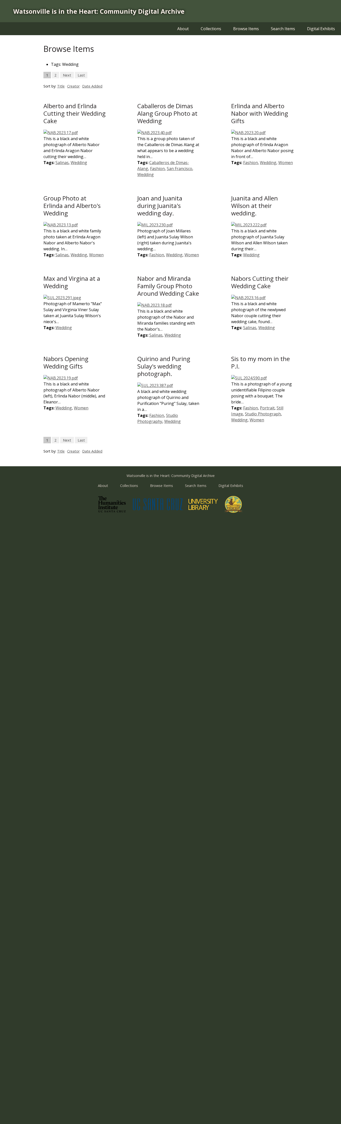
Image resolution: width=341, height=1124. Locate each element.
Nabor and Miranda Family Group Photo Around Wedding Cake (168, 285)
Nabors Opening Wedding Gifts (65, 362)
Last (81, 75)
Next (67, 75)
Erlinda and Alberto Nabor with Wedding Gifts (259, 113)
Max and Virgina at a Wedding (71, 282)
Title (61, 86)
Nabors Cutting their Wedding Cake (260, 282)
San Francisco (179, 168)
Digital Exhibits (321, 28)
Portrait (267, 408)
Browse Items (246, 28)
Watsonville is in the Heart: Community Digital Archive (98, 11)
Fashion (157, 168)
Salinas (62, 162)
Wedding (79, 162)
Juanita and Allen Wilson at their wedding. (254, 205)
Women (285, 162)
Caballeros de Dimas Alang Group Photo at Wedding (167, 113)
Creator (73, 86)
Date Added (92, 86)
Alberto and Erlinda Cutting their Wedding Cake (74, 113)
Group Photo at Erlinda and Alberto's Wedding (72, 205)
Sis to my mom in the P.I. (260, 362)
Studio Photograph (263, 414)
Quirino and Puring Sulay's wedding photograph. (163, 366)
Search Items (283, 28)
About (183, 28)
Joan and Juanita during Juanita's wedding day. (159, 205)
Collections (211, 28)
